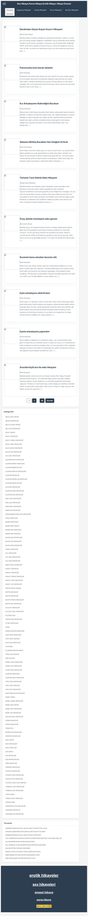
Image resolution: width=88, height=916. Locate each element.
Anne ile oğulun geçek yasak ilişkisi (19, 851)
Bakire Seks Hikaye (12, 526)
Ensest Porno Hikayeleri (14, 576)
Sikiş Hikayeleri (11, 763)
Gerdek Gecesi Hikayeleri (14, 631)
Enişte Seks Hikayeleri (13, 565)
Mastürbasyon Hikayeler (15, 693)
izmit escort (10, 658)
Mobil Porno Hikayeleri (14, 701)
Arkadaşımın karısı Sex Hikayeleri (18, 514)
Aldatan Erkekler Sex (13, 467)
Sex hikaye (9, 752)
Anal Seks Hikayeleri (13, 498)
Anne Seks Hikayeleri (13, 506)
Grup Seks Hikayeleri (13, 635)
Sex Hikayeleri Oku (12, 759)
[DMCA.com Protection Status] (44, 907)
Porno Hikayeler (11, 720)
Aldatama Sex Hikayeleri (14, 460)
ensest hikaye (44, 892)
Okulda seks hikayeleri (14, 716)
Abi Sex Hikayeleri (71, 10)
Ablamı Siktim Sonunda (14, 848)
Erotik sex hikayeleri (13, 604)
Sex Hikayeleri (10, 755)
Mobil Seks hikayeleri (13, 709)
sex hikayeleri (44, 884)
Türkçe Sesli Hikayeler (14, 798)
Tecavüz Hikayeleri (12, 771)
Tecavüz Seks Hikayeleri (14, 775)
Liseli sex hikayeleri (12, 689)
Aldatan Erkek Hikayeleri (14, 463)
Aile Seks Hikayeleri (12, 456)
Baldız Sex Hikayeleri (13, 541)
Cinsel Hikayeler (11, 549)
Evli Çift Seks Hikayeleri (14, 611)
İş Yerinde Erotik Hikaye (14, 650)
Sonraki (50, 401)
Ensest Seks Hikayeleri (14, 580)
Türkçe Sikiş (10, 802)
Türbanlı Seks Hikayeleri (27, 183)
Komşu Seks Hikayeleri (13, 662)
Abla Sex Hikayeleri (12, 428)
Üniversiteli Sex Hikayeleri (15, 806)
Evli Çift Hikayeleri (12, 608)
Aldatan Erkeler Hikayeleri (15, 471)
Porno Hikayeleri (56, 10)
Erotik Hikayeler (25, 73)
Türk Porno (9, 794)
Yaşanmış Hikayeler (24, 10)
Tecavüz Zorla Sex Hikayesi (15, 783)
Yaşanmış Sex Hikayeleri (14, 814)
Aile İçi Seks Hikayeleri (13, 448)
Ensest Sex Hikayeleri (13, 584)
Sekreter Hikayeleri (12, 736)
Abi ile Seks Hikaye (26, 147)
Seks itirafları (11, 748)
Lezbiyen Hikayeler (12, 674)
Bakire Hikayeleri (11, 522)
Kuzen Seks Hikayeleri (13, 670)
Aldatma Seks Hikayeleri (14, 491)
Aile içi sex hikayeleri (13, 452)
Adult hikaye (10, 432)
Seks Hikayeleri (11, 744)
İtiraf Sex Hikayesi (12, 654)
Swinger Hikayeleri (12, 767)
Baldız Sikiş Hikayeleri (13, 545)
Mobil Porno (10, 697)
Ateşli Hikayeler (11, 518)
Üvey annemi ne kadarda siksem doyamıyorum (22, 838)
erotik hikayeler (44, 875)
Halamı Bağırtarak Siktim (15, 841)
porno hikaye (44, 899)
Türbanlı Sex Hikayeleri (14, 790)
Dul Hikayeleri (10, 553)
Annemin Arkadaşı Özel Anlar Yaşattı (19, 828)
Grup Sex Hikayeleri (12, 642)
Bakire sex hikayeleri (13, 530)
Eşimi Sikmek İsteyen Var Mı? (15, 855)
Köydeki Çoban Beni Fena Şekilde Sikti (19, 831)
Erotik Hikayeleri (25, 262)
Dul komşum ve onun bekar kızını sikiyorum (22, 845)
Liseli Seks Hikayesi (12, 685)
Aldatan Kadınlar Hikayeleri (16, 479)
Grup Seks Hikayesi (12, 639)
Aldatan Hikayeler (12, 475)
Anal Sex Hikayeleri (12, 502)
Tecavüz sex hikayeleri (14, 779)
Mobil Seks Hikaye (12, 705)
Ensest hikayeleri (12, 572)
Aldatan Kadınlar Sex (13, 483)
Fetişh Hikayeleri (11, 623)
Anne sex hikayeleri (12, 510)
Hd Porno (9, 646)
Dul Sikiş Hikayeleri (12, 561)
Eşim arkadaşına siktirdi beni (16, 858)
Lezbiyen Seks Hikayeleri (14, 678)
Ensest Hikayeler (40, 10)
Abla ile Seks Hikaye (26, 34)
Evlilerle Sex (10, 615)
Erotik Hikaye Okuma (13, 588)
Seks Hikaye (9, 740)
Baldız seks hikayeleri (13, 537)
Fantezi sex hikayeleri (13, 619)
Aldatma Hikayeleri (12, 487)
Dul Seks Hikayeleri (12, 557)
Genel (7, 627)
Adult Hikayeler (11, 436)
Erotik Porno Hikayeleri (14, 600)
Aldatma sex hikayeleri (14, 495)
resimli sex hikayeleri (13, 732)
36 (42, 401)
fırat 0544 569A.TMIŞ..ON (53, 838)
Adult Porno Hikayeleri (14, 440)
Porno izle (9, 728)
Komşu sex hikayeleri (13, 666)
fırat (39, 835)
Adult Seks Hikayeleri (13, 444)
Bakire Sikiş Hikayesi (12, 534)
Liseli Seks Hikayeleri (13, 681)
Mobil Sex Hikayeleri (13, 713)
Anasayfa (9, 10)
